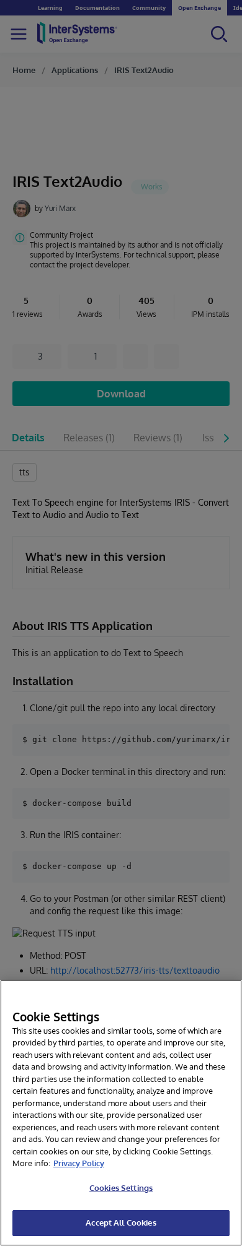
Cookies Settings (121, 1188)
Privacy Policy (78, 1163)
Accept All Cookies (121, 1222)
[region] (121, 1113)
